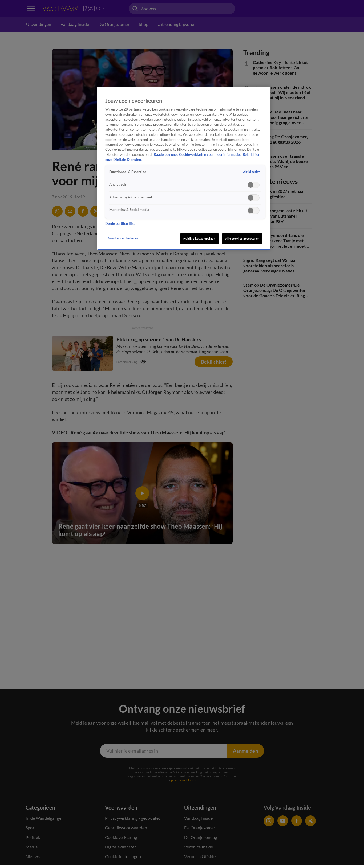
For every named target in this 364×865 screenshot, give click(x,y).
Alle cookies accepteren (242, 238)
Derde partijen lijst (120, 224)
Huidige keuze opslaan (199, 238)
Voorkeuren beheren (123, 238)
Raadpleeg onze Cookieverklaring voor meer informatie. (197, 155)
